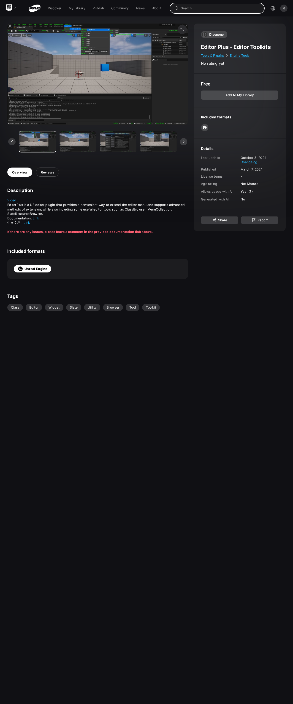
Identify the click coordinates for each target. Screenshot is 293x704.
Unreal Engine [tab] (35, 269)
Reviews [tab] (47, 172)
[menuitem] (54, 8)
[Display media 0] (37, 141)
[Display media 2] (118, 141)
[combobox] (220, 8)
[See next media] (183, 141)
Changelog (249, 162)
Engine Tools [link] (239, 55)
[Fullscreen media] (182, 29)
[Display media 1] (78, 141)
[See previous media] (12, 141)
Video (11, 200)
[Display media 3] (158, 141)
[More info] (250, 191)
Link (36, 218)
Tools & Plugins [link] (212, 55)
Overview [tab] (19, 172)
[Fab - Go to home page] (35, 8)
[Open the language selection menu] (273, 8)
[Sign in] (284, 8)
